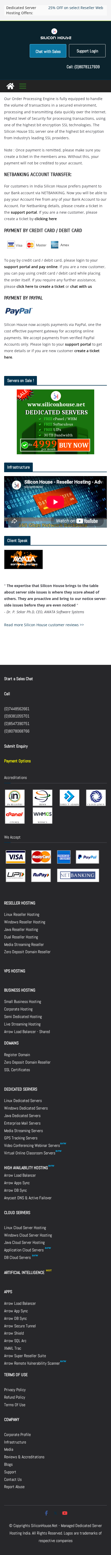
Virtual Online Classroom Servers (29, 1153)
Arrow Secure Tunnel (20, 1326)
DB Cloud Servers (18, 1257)
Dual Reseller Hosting (21, 937)
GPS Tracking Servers (20, 1138)
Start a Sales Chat (18, 678)
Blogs (8, 1464)
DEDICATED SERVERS (20, 1089)
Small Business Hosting (22, 1001)
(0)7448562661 (16, 709)
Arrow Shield (14, 1333)
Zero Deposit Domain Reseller (27, 951)
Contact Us (13, 1479)
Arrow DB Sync (15, 1190)
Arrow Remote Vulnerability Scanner (32, 1363)
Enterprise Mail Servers (22, 1123)
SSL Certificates (17, 1069)
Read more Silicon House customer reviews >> (44, 624)
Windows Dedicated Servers (26, 1108)
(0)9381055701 (16, 716)
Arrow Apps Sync (17, 1183)
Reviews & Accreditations (24, 1457)
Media (8, 1449)
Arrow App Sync (16, 1311)
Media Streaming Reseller (24, 944)
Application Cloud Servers (24, 1250)
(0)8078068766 (16, 731)
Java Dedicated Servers (22, 1115)
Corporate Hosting (18, 1009)
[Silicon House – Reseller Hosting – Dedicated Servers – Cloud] (10, 86)
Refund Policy (14, 1397)
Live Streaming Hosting (22, 1024)
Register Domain (17, 1054)
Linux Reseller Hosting (21, 914)
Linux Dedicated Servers (23, 1100)
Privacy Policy (15, 1389)
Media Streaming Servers (23, 1130)
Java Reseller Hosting (21, 929)
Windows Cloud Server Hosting (28, 1235)
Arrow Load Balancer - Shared (27, 1031)
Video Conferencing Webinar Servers (32, 1145)
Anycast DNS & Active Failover (28, 1198)
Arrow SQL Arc (15, 1340)
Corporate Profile (17, 1434)
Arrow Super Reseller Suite (25, 1355)
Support (10, 1472)
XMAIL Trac (12, 1348)
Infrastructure (15, 1442)
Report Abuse (14, 1486)
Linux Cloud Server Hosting (25, 1227)
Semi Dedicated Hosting (23, 1016)
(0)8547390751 (16, 723)
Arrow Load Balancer (20, 1175)
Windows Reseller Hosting (24, 922)
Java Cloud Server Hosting (24, 1242)
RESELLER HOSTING (19, 903)
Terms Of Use (14, 1404)
